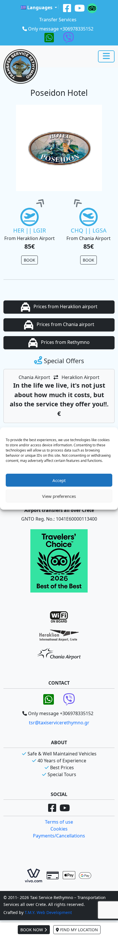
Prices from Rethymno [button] (65, 342)
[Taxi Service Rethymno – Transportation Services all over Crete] (20, 66)
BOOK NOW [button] (32, 929)
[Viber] (68, 37)
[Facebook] (67, 7)
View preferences (59, 496)
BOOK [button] (29, 260)
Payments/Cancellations (59, 836)
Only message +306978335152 (60, 29)
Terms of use (59, 822)
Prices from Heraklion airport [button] (64, 307)
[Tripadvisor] (92, 7)
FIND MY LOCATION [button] (78, 929)
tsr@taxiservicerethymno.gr (59, 722)
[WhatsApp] (49, 37)
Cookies (59, 829)
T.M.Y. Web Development (48, 912)
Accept (59, 480)
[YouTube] (79, 7)
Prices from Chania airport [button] (65, 324)
